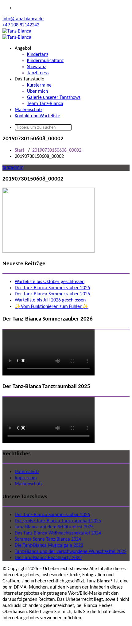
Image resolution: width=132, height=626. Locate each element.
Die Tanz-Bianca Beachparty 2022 (48, 557)
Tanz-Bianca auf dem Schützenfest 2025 (54, 527)
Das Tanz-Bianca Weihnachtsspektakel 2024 (58, 533)
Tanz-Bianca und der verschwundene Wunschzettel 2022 (70, 551)
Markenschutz (28, 109)
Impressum (26, 478)
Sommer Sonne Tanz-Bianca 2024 (48, 539)
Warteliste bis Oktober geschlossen (49, 281)
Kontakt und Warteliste (37, 116)
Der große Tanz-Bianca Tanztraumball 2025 (58, 521)
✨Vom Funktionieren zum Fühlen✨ (51, 306)
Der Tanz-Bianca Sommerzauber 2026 (52, 288)
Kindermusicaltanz (45, 60)
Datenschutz (27, 471)
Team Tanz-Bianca (45, 103)
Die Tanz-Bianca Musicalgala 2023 (49, 545)
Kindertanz (37, 54)
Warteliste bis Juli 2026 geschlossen (50, 300)
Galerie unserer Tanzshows (53, 97)
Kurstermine (39, 85)
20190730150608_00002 (56, 150)
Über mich (37, 91)
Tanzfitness (38, 73)
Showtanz (36, 66)
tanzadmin (12, 167)
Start (19, 150)
